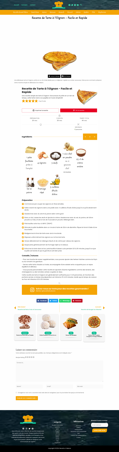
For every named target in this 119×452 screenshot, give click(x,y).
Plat (93, 12)
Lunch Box (35, 12)
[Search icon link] (81, 5)
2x (90, 137)
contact (78, 427)
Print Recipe (66, 76)
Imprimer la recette (41, 110)
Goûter (86, 12)
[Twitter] (72, 5)
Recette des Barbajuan (71, 335)
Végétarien (102, 12)
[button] (23, 101)
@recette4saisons (48, 291)
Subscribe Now (99, 430)
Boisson (52, 12)
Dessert (70, 12)
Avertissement (78, 429)
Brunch (61, 12)
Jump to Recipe (55, 76)
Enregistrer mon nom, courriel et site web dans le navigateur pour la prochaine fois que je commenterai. (51, 393)
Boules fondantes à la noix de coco (48, 335)
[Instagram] (75, 5)
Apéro (44, 12)
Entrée (78, 12)
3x (94, 137)
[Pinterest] (78, 5)
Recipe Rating (20, 357)
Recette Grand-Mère (20, 12)
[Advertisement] (59, 33)
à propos (78, 425)
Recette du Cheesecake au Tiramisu (24, 335)
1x (85, 137)
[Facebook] (69, 5)
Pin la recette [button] (79, 110)
